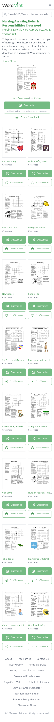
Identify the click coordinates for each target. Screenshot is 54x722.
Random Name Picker (27, 693)
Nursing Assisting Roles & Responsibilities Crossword (21, 23)
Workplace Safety (36, 227)
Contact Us (43, 658)
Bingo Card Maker (13, 682)
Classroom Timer (27, 705)
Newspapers (8, 294)
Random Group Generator (27, 699)
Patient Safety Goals (37, 161)
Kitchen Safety (9, 161)
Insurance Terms (10, 227)
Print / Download (29, 117)
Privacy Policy (15, 664)
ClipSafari (37, 98)
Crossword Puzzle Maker (27, 676)
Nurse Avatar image (21, 98)
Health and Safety (36, 625)
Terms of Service (37, 664)
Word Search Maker (33, 670)
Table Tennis (8, 559)
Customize (29, 105)
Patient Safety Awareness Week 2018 (20, 426)
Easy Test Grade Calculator (27, 687)
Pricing (13, 670)
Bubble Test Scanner (40, 682)
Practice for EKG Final (38, 559)
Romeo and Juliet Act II (39, 360)
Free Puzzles (24, 658)
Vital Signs (7, 492)
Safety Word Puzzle (37, 426)
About (8, 658)
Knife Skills (33, 294)
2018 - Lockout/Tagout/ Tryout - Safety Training (24, 360)
